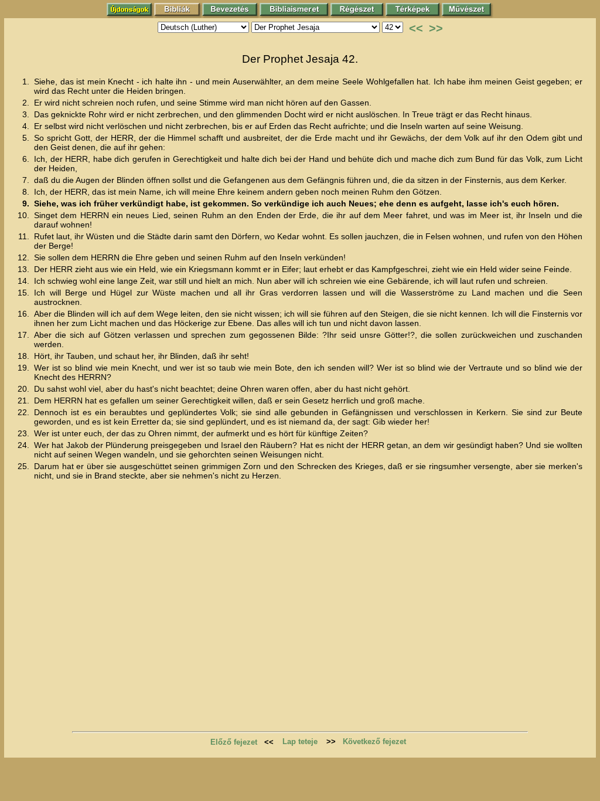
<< (416, 28)
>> (436, 28)
